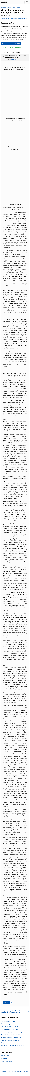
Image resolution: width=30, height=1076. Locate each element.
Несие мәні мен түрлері (8, 1021)
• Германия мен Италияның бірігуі (11, 1037)
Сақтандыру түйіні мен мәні (9, 1029)
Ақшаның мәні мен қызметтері (10, 1040)
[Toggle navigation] (26, 2)
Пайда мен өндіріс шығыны (9, 1024)
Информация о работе (15, 1011)
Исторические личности (14, 7)
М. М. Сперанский (6, 1061)
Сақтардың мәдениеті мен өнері (11, 1043)
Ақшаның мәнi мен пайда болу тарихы (13, 1032)
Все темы (3, 7)
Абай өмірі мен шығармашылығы (11, 1035)
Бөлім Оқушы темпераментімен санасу (13, 1045)
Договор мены (5, 1055)
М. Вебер (4, 1058)
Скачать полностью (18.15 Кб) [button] (11, 44)
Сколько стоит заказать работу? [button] (12, 47)
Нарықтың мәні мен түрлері (9, 1026)
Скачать (13, 59)
